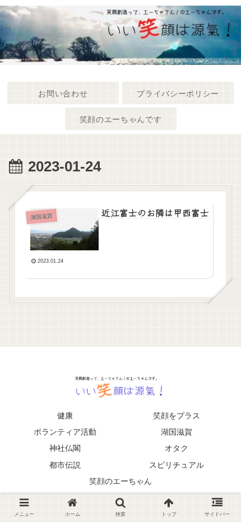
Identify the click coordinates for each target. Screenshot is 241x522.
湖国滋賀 (176, 431)
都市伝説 (65, 464)
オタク (176, 448)
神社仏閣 (65, 448)
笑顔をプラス (176, 415)
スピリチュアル (176, 464)
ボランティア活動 (65, 431)
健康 (65, 415)
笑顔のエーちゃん (120, 481)
